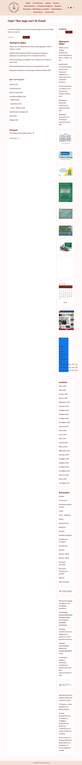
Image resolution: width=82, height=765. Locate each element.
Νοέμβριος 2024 (63, 463)
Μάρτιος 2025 (63, 447)
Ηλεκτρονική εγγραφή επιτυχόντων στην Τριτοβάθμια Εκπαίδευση (65, 605)
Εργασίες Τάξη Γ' (64, 558)
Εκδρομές (12, 120)
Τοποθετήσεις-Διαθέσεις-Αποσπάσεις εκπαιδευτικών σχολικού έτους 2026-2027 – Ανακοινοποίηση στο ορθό (65, 666)
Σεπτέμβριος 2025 (64, 422)
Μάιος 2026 (62, 390)
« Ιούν (65, 302)
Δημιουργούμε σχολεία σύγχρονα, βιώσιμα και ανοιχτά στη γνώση (65, 698)
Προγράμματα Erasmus (66, 159)
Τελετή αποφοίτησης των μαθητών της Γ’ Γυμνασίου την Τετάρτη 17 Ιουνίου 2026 (65, 91)
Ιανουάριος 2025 (64, 455)
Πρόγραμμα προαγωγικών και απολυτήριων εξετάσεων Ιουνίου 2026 (30, 70)
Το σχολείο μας (38, 3)
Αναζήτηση (63, 29)
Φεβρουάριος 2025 (64, 451)
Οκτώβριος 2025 (64, 418)
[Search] (73, 7)
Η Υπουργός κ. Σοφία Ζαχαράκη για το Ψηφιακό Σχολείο (65, 707)
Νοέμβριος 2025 (64, 414)
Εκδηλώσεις (62, 527)
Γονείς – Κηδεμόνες (16, 108)
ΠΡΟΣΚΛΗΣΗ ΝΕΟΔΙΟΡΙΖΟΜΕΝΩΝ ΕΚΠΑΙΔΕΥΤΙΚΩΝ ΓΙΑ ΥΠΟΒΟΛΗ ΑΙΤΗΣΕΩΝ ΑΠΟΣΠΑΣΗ (65, 619)
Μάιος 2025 (62, 438)
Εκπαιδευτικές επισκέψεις (17, 112)
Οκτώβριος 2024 (64, 467)
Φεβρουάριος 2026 (64, 402)
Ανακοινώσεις (38, 12)
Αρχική (28, 3)
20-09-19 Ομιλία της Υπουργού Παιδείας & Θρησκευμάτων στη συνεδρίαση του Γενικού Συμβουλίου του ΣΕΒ (65, 744)
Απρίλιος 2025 (63, 442)
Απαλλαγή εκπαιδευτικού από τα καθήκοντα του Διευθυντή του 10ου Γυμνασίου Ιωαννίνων (65, 634)
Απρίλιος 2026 (63, 394)
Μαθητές (13, 100)
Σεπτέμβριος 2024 (64, 471)
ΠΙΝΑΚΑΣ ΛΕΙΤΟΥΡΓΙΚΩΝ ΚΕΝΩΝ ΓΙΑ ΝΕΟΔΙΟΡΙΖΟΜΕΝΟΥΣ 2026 (65, 648)
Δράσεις (48, 3)
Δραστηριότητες (29, 6)
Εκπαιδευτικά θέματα (45, 6)
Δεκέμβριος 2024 (64, 459)
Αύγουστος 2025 (64, 426)
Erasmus (56, 3)
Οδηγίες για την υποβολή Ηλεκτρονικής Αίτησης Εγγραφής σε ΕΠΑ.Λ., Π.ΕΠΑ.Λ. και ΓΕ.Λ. (65, 54)
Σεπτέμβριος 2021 (64, 483)
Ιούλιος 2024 (62, 479)
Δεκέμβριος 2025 (64, 410)
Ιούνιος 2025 (63, 434)
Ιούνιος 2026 (62, 386)
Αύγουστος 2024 (64, 475)
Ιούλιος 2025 (62, 430)
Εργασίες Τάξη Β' (64, 554)
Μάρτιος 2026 (63, 398)
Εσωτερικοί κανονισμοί (62, 563)
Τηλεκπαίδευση (56, 9)
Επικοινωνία (49, 12)
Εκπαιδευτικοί (14, 104)
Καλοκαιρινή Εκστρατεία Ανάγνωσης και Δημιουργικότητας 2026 (29, 66)
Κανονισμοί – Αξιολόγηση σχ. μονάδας (36, 9)
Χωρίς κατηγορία (15, 92)
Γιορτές (12, 116)
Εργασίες (58, 6)
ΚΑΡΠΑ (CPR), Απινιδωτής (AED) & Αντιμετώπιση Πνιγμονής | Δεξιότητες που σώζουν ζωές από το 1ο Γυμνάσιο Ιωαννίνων (29, 54)
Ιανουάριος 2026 (64, 406)
